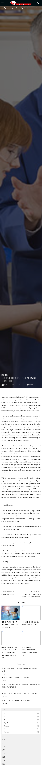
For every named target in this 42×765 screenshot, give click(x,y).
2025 (3, 736)
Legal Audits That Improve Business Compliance (17, 700)
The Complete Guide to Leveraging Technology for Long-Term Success (9, 624)
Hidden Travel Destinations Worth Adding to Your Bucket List (21, 694)
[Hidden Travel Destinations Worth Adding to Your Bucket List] (31, 638)
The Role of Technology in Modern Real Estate (16, 678)
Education (4, 375)
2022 (3, 746)
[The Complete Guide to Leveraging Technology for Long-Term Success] (10, 613)
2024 (3, 740)
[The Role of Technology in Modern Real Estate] (31, 613)
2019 (3, 757)
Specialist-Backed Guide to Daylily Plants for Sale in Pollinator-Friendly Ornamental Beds (10, 652)
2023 (3, 743)
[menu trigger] (3, 3)
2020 (3, 753)
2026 (3, 709)
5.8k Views (15, 385)
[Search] (38, 3)
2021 (3, 750)
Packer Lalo (7, 385)
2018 (3, 760)
